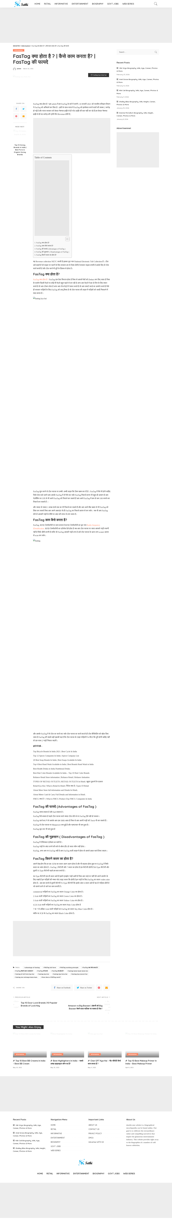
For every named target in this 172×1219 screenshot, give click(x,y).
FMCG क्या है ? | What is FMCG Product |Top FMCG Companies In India (62, 799)
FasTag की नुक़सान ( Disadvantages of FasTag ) (52, 252)
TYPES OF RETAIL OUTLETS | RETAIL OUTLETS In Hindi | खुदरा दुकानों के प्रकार (68, 782)
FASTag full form (50, 967)
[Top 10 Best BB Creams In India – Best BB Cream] (30, 1044)
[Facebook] (16, 109)
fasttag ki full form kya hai (25, 974)
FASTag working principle (69, 967)
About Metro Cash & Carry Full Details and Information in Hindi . (59, 794)
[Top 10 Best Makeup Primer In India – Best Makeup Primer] (142, 1044)
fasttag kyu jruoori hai (79, 974)
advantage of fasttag (32, 967)
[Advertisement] (75, 25)
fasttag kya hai (44, 974)
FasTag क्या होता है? (42, 243)
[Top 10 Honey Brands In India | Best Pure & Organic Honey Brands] (20, 136)
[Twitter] (24, 109)
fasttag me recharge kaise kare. (27, 977)
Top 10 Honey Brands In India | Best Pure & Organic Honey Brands (20, 150)
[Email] (24, 116)
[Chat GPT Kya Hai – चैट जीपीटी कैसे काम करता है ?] (105, 1044)
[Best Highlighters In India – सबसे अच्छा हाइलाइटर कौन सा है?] (67, 1044)
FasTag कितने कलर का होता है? (46, 255)
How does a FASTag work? (51, 977)
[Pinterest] (16, 116)
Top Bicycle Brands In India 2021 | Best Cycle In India (55, 751)
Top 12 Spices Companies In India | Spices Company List (56, 756)
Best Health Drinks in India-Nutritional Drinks (51, 769)
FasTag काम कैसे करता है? (44, 246)
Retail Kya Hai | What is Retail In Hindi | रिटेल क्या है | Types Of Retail (61, 786)
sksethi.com (130, 1125)
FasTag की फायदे (43, 971)
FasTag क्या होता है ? (41, 279)
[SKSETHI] (22, 3)
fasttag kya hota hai (60, 974)
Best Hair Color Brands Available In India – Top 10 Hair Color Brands (61, 773)
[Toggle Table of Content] (66, 239)
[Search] (156, 4)
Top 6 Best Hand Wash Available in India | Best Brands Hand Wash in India (63, 764)
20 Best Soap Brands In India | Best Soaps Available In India (57, 760)
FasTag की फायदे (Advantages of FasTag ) (50, 249)
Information (18, 50)
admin (19, 68)
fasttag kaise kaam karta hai (78, 971)
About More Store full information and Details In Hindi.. (55, 790)
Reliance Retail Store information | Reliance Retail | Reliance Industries (61, 777)
